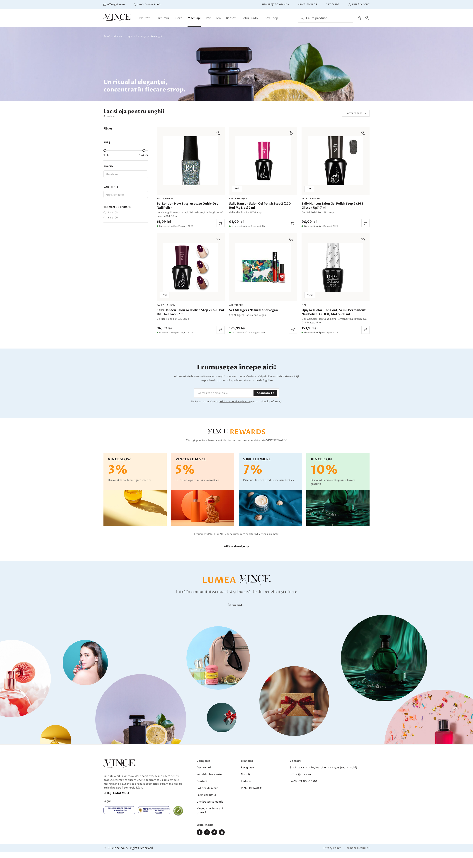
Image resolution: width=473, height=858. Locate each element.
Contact (202, 781)
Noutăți (144, 18)
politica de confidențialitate (234, 401)
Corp (178, 18)
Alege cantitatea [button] (115, 195)
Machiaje (194, 18)
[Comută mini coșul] (359, 18)
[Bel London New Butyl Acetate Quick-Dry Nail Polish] (191, 177)
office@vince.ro (300, 774)
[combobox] (125, 174)
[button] (218, 133)
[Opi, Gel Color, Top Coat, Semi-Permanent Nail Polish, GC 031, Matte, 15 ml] (336, 283)
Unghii (129, 36)
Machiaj (117, 36)
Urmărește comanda (275, 4)
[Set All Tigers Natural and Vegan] (263, 283)
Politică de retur (207, 788)
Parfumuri (163, 18)
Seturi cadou (250, 18)
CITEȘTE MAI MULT (116, 793)
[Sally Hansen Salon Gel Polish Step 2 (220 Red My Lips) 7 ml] (263, 177)
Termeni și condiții (357, 848)
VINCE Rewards (307, 4)
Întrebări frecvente (209, 774)
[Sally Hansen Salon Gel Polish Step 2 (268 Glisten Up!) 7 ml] (336, 177)
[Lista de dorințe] (367, 18)
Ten (218, 18)
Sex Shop (271, 18)
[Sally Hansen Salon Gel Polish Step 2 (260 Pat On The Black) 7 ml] (191, 283)
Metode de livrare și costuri (210, 810)
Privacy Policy (332, 848)
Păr (208, 18)
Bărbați (231, 18)
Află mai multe (234, 546)
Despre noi (204, 767)
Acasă (106, 36)
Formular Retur (206, 795)
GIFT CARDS (332, 4)
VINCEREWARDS (252, 788)
